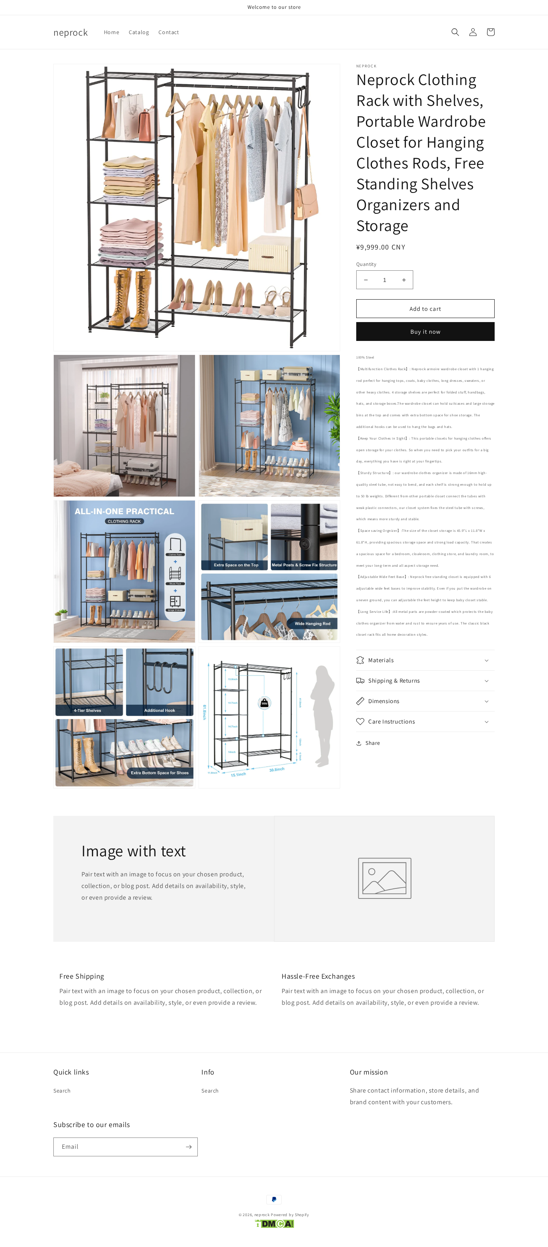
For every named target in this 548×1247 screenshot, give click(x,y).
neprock (262, 1214)
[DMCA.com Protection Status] (274, 1226)
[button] (455, 32)
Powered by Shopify (290, 1214)
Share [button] (372, 742)
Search (62, 1090)
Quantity (366, 264)
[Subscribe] (188, 1147)
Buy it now (425, 331)
